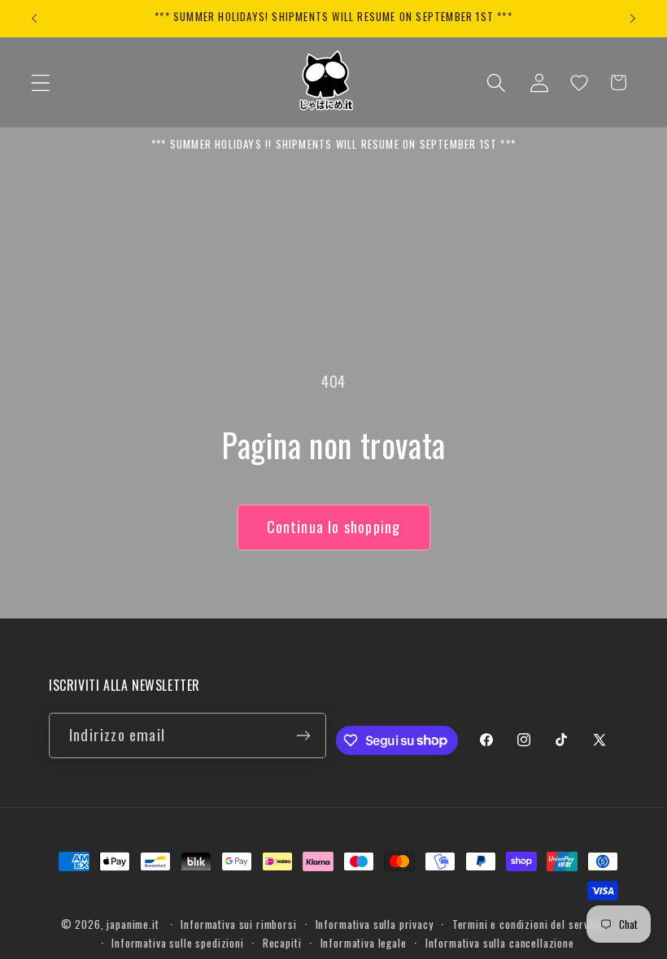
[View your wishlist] (579, 83)
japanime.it (133, 924)
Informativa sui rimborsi (238, 924)
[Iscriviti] (303, 735)
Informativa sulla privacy (375, 924)
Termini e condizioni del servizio (529, 924)
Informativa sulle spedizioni (177, 943)
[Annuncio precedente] (34, 19)
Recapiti (282, 943)
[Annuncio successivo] (633, 19)
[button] (41, 82)
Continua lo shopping (334, 526)
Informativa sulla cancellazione (499, 943)
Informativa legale (363, 943)
